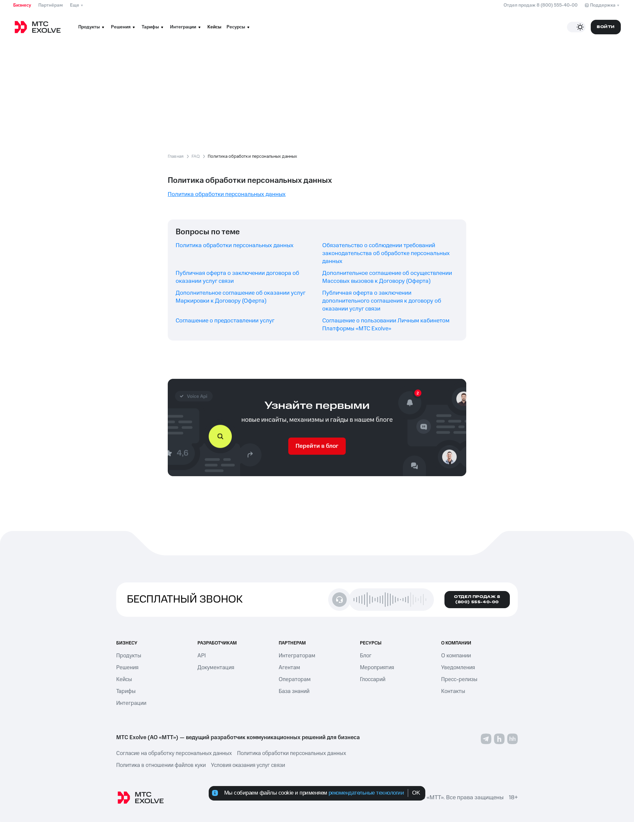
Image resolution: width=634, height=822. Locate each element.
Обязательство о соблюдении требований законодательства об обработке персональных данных (386, 253)
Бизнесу (22, 5)
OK (416, 793)
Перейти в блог (317, 446)
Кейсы (214, 27)
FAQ (196, 156)
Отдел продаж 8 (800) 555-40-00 (541, 5)
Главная (176, 156)
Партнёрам (50, 5)
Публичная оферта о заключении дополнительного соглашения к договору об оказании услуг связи (381, 301)
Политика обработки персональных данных (235, 245)
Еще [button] (74, 5)
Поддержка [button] (603, 5)
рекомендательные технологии (366, 793)
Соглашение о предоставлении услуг (225, 320)
